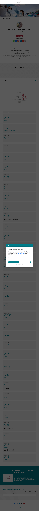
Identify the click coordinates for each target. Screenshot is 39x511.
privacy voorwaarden (20, 253)
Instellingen (25, 262)
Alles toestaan (14, 262)
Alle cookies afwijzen (19, 264)
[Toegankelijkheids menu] (38, 1)
